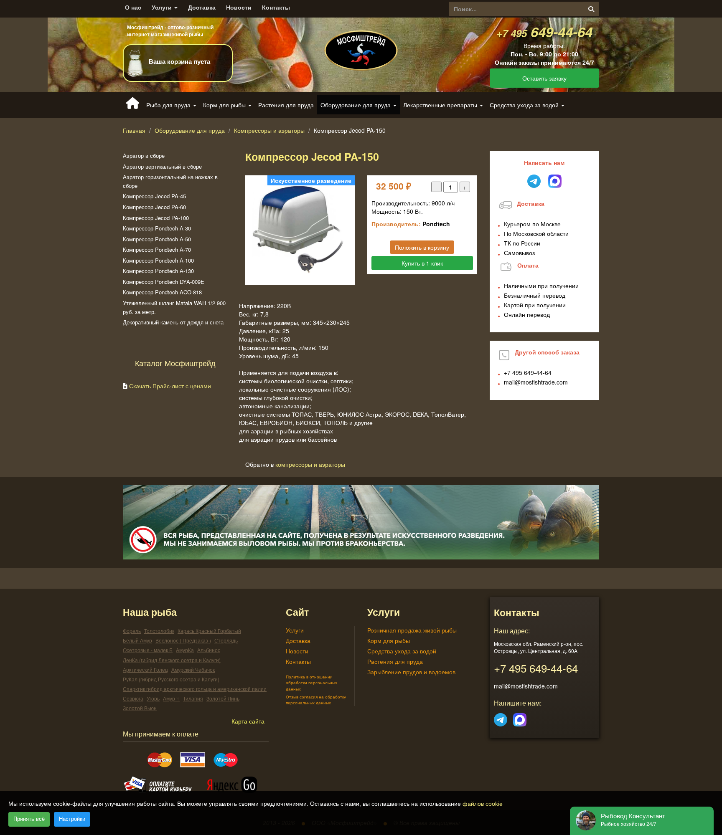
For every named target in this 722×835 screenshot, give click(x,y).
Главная (134, 130)
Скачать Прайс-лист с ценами (170, 386)
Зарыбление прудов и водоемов (411, 672)
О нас (133, 7)
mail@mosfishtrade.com (536, 382)
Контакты (276, 7)
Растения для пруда (286, 105)
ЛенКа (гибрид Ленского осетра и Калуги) (172, 659)
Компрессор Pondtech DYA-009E (163, 282)
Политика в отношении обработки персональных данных (311, 683)
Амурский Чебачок (193, 669)
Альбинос (208, 649)
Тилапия (193, 698)
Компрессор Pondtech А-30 (157, 228)
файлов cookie (483, 803)
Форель (132, 630)
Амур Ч (171, 698)
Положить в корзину (422, 247)
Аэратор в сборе (144, 155)
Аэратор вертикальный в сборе (162, 166)
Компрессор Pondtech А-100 (158, 260)
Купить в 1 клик (422, 263)
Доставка (202, 7)
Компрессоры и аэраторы (269, 130)
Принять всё (29, 819)
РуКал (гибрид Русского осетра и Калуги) (171, 679)
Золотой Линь (222, 698)
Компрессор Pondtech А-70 (157, 249)
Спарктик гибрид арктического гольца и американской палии (195, 688)
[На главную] (361, 43)
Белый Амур (137, 640)
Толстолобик (159, 630)
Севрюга (133, 698)
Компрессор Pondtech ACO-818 (162, 292)
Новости (239, 7)
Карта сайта (247, 721)
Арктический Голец (145, 669)
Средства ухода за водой (401, 651)
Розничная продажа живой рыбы (412, 630)
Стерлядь (226, 640)
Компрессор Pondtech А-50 (157, 239)
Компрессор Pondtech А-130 (158, 271)
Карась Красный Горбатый (209, 630)
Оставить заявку (544, 78)
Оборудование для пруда (190, 130)
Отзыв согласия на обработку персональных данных (316, 700)
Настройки (72, 819)
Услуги (162, 7)
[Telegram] (500, 717)
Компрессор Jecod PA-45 (154, 196)
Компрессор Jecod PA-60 (154, 207)
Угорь (153, 698)
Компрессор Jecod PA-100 (156, 218)
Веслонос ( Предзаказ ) (183, 640)
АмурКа (185, 649)
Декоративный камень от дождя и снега (173, 322)
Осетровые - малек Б (148, 649)
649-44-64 (544, 31)
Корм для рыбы (388, 640)
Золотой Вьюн (140, 707)
